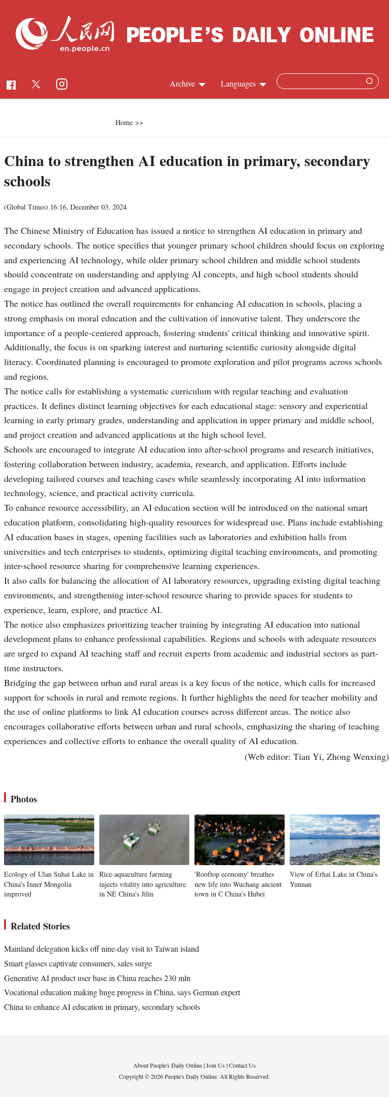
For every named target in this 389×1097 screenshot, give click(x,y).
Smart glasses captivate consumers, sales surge (78, 963)
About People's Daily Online (167, 1065)
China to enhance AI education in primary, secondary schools (102, 1006)
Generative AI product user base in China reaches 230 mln (97, 977)
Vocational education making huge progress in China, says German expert (122, 992)
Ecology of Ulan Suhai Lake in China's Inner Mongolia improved (49, 884)
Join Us (216, 1065)
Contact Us (242, 1065)
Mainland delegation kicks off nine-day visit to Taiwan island (101, 948)
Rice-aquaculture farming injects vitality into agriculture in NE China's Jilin (142, 884)
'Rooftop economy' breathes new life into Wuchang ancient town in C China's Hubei (238, 884)
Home (124, 122)
